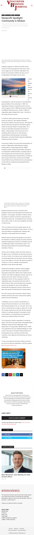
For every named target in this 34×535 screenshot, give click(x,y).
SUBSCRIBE (4, 516)
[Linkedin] (17, 374)
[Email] (21, 374)
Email (20, 503)
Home (3, 12)
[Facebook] (3, 374)
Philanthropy (12, 12)
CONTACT (4, 513)
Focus (7, 12)
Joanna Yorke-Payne (17, 393)
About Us (11, 528)
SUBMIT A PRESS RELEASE (8, 519)
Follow (29, 437)
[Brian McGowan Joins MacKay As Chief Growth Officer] (17, 461)
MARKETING (5, 511)
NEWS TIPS (4, 514)
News (13, 15)
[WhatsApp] (14, 374)
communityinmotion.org (9, 345)
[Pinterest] (10, 374)
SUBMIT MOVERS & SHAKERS (9, 518)
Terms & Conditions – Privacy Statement (17, 530)
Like (30, 434)
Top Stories (17, 15)
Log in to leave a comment (17, 418)
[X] (6, 374)
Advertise (16, 528)
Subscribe (22, 528)
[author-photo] (17, 390)
